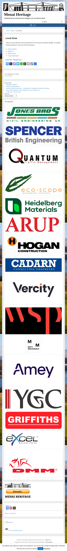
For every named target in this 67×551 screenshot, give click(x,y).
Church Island (12, 49)
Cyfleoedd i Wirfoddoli (11, 84)
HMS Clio (11, 51)
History (13, 30)
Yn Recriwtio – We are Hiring (13, 92)
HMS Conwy (12, 53)
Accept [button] (40, 548)
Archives (7, 94)
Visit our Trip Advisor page (15, 530)
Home (7, 30)
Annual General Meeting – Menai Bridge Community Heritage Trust (23, 90)
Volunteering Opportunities (12, 86)
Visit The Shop (8, 76)
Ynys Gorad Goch (13, 56)
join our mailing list (11, 513)
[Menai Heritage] (33, 11)
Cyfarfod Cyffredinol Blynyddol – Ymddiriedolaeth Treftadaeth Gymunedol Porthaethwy (27, 88)
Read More (47, 549)
